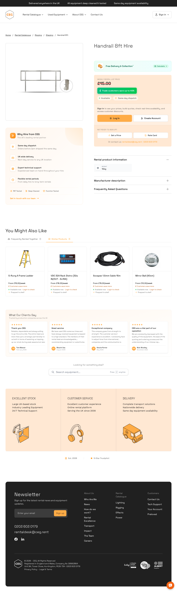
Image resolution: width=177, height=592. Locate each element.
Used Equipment (56, 14)
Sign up (60, 513)
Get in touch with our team (23, 198)
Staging (49, 35)
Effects (119, 512)
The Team (89, 535)
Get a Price (115, 135)
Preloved (152, 514)
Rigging (38, 35)
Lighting (120, 502)
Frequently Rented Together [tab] (26, 239)
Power (119, 517)
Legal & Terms (45, 569)
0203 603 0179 (150, 142)
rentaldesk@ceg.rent (132, 142)
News (87, 504)
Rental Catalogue (32, 14)
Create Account (152, 118)
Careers (88, 540)
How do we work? (90, 511)
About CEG (78, 14)
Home (8, 35)
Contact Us (97, 14)
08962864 (73, 563)
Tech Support (155, 504)
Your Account (155, 509)
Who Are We (90, 499)
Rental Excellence (89, 519)
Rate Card (152, 135)
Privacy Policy (30, 569)
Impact (88, 530)
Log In (116, 118)
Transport (89, 525)
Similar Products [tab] (61, 239)
